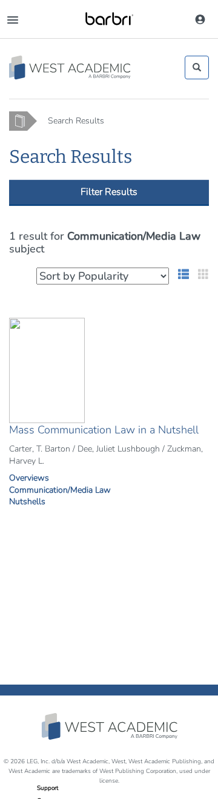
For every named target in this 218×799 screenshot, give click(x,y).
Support (47, 788)
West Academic (110, 726)
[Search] (197, 67)
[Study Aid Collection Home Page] (70, 67)
